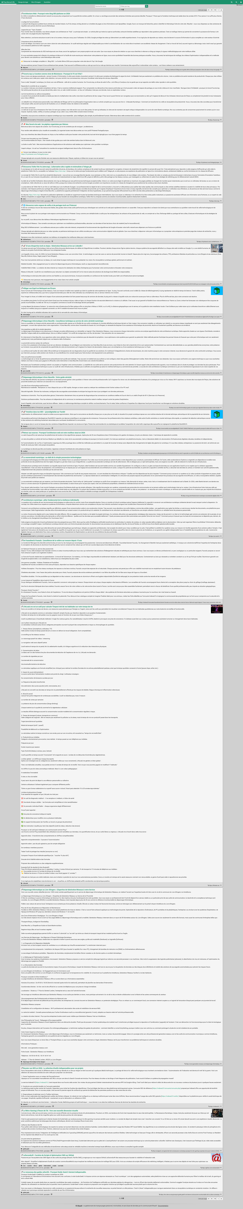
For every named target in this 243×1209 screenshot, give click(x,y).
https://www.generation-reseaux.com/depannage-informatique (203, 1064)
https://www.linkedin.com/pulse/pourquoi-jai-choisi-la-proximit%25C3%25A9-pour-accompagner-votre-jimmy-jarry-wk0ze (187, 284)
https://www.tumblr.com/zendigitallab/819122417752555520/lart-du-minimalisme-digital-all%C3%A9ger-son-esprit (189, 316)
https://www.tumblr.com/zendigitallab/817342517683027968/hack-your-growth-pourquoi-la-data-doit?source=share (188, 428)
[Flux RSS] (236, 2)
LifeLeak (25, 883)
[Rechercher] (231, 2)
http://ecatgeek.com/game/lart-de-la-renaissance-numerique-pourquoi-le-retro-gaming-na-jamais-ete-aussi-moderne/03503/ (186, 1151)
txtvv (24, 199)
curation (29, 1165)
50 (211, 10)
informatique (26, 282)
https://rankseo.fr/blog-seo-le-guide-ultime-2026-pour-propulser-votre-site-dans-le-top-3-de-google (193, 69)
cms (24, 1165)
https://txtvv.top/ (60, 171)
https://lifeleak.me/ (214, 885)
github (40, 1165)
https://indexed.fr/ (215, 1106)
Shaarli (79, 1206)
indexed (25, 1104)
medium (25, 451)
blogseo (25, 426)
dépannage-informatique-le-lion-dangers (34, 1062)
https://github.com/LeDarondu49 (211, 1168)
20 (208, 10)
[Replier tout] (221, 10)
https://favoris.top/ (214, 120)
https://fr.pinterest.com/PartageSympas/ (35, 154)
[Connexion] (241, 2)
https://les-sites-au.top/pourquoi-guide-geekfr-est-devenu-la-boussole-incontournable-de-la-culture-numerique (190, 1194)
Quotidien (47, 2)
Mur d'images (36, 2)
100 (215, 10)
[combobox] (132, 6)
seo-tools (60, 1165)
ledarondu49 (47, 1165)
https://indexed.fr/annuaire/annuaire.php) (167, 1088)
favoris (25, 118)
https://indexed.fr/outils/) (170, 1096)
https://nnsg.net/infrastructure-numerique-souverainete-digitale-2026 (201, 495)
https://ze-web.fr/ (215, 536)
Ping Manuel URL (9, 2)
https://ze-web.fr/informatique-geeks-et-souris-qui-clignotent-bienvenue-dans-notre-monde (195, 407)
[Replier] (221, 69)
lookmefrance (27, 239)
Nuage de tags (23, 2)
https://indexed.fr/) (42, 1082)
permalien (36, 69)
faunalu (25, 600)
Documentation (163, 1206)
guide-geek (26, 1149)
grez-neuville (26, 371)
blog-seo (25, 67)
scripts (54, 1165)
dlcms (35, 1165)
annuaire (25, 493)
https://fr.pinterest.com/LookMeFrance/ (209, 241)
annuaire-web (27, 534)
